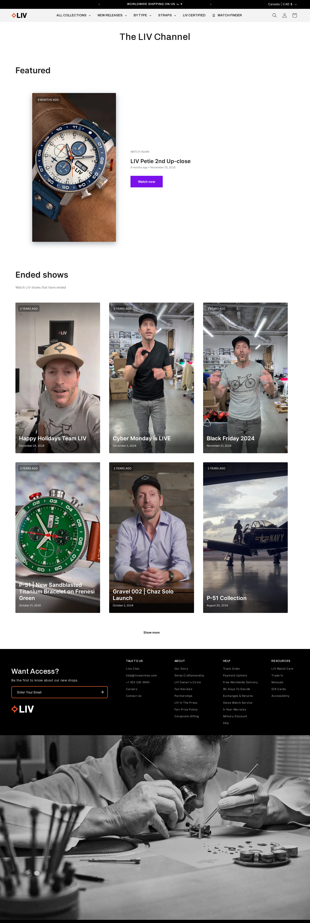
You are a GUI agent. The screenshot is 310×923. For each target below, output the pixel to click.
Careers (131, 689)
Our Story (181, 668)
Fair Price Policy (186, 709)
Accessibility (280, 696)
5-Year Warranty (234, 709)
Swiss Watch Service (238, 702)
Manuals (277, 682)
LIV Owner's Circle (188, 682)
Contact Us (134, 696)
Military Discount (235, 716)
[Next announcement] (211, 4)
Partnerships (183, 696)
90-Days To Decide (236, 689)
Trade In (277, 675)
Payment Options (235, 675)
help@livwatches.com (141, 675)
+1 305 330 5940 (138, 682)
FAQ (226, 723)
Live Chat (132, 668)
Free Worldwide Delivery (240, 682)
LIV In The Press (186, 702)
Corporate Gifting (187, 716)
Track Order (231, 668)
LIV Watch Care (282, 668)
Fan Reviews (183, 689)
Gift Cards (278, 689)
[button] (275, 15)
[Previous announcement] (99, 4)
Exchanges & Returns (238, 696)
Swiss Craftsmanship (189, 675)
